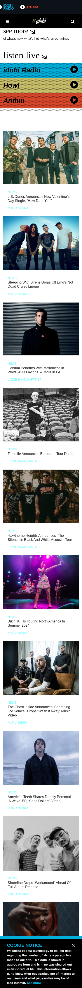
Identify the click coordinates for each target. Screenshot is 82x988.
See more (34, 983)
